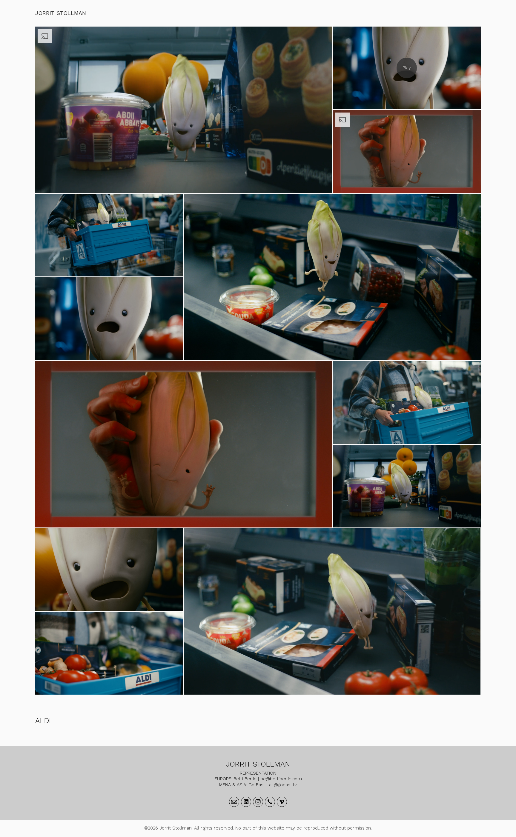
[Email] (234, 802)
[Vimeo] (282, 802)
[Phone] (270, 802)
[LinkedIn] (246, 802)
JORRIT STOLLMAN (258, 764)
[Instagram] (258, 802)
